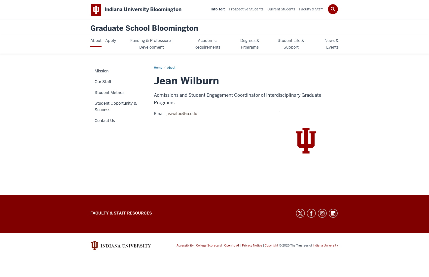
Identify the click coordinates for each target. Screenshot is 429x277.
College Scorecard (209, 245)
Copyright (271, 245)
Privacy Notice (252, 245)
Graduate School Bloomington (144, 28)
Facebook (311, 213)
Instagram (322, 213)
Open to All (232, 245)
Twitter (300, 213)
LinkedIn (333, 213)
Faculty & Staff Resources (121, 213)
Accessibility (185, 245)
